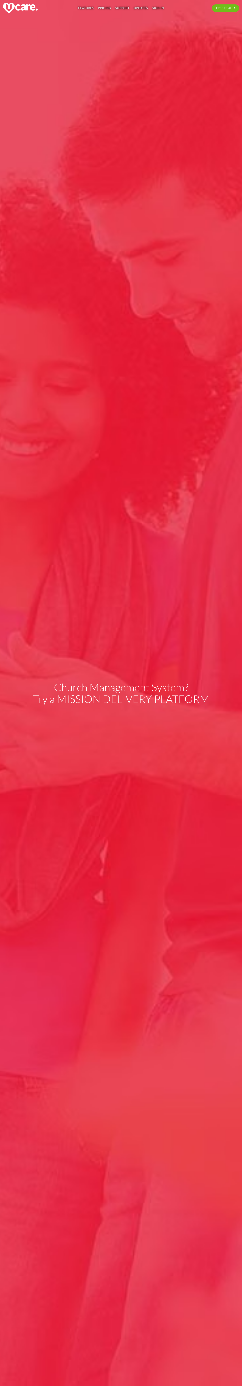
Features (86, 8)
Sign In (158, 8)
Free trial (224, 8)
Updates (141, 8)
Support (122, 8)
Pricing (104, 8)
